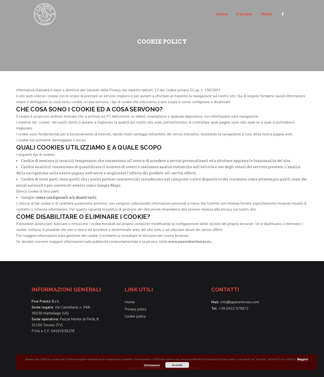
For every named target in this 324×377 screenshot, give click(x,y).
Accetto (177, 365)
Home (130, 302)
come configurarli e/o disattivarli (66, 197)
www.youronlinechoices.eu (189, 241)
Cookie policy (135, 316)
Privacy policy (136, 309)
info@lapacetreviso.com (240, 302)
